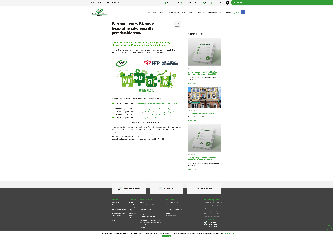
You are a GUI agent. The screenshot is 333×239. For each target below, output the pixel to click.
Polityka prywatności (228, 233)
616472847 (213, 227)
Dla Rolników (107, 3)
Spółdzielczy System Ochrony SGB (119, 210)
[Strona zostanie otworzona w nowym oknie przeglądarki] (243, 12)
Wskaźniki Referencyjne (171, 215)
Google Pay (131, 215)
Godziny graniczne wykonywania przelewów (150, 220)
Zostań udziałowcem (117, 207)
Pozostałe (228, 12)
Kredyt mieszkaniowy (132, 210)
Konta (184, 12)
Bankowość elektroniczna (214, 12)
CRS (167, 204)
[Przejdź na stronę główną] (100, 12)
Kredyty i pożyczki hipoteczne (155, 12)
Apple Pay (131, 217)
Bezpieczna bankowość (145, 224)
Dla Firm (100, 3)
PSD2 (141, 207)
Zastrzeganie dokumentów (146, 214)
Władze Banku (115, 202)
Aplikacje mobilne (217, 3)
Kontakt (207, 3)
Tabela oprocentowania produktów (174, 209)
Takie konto (131, 202)
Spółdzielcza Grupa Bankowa (118, 213)
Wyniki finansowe (116, 217)
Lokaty (191, 12)
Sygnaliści (142, 202)
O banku (185, 3)
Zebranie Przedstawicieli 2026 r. (201, 113)
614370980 (213, 222)
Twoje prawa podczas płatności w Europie (173, 212)
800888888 (213, 224)
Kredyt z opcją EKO (133, 207)
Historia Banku (115, 204)
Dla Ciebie (94, 3)
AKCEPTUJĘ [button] (166, 236)
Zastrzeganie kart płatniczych (146, 211)
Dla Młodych (115, 3)
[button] (236, 12)
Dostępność (142, 227)
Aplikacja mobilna (133, 213)
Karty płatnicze (200, 12)
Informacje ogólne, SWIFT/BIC (147, 204)
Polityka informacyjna (117, 215)
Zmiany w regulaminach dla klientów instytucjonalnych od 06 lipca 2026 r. (203, 73)
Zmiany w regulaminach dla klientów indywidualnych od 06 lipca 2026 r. (202, 159)
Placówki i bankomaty (196, 3)
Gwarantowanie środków (145, 209)
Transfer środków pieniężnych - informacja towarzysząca (149, 217)
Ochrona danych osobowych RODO (174, 202)
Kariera (113, 220)
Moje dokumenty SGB (173, 3)
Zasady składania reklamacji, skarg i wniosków (150, 222)
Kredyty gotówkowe (173, 12)
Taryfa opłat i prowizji (171, 207)
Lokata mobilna (132, 204)
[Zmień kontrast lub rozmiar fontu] (227, 3)
